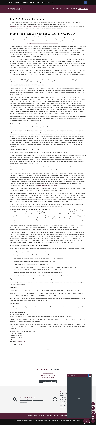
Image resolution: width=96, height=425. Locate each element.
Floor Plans (25, 2)
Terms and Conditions (32, 415)
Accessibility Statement (62, 415)
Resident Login (57, 9)
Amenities (16, 2)
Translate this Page (51, 415)
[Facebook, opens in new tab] (85, 2)
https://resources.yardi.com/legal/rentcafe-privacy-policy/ (25, 26)
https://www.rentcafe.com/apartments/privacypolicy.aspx (42, 43)
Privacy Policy (42, 415)
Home (10, 2)
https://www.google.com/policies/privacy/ (46, 185)
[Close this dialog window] (90, 375)
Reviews (43, 2)
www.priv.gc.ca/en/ (20, 341)
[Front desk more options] (93, 421)
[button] (86, 421)
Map (37, 2)
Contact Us (50, 2)
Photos (32, 2)
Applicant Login (70, 9)
